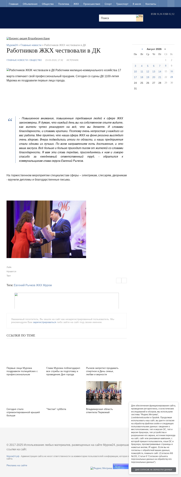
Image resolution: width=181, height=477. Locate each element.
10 (135, 71)
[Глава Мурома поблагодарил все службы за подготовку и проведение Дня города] (64, 352)
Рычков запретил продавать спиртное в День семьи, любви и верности (102, 371)
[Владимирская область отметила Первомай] (103, 393)
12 (147, 71)
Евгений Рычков (24, 285)
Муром (47, 285)
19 (147, 77)
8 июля (137, 3)
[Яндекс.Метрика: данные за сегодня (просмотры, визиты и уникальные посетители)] (101, 468)
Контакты (150, 3)
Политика (63, 3)
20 (153, 77)
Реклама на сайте (17, 465)
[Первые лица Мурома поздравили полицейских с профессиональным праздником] (24, 352)
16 (171, 71)
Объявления (30, 3)
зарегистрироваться (44, 322)
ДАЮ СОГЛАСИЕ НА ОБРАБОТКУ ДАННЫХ (153, 470)
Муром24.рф (13, 456)
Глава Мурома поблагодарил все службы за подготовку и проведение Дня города (63, 371)
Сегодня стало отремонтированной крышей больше (23, 412)
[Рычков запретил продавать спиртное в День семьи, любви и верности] (103, 352)
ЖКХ (76, 3)
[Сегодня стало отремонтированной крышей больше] (24, 393)
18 (141, 77)
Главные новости (17, 60)
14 (159, 71)
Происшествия (91, 3)
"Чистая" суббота (56, 409)
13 (153, 71)
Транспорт (122, 3)
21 (159, 77)
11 (142, 71)
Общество (48, 3)
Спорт (108, 3)
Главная (13, 3)
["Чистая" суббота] (64, 393)
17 (135, 77)
